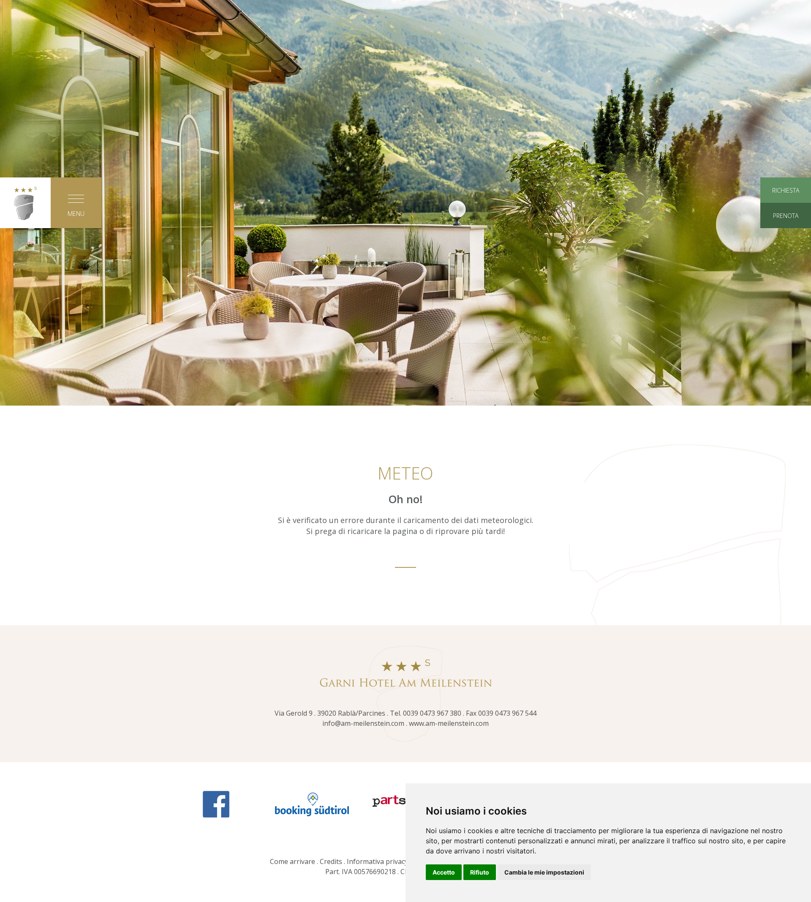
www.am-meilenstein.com (449, 723)
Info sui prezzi (595, 237)
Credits (331, 861)
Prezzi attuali (596, 155)
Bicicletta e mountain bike (406, 196)
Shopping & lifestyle (405, 237)
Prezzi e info (596, 126)
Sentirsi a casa (215, 155)
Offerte (595, 175)
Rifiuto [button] (479, 872)
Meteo (595, 279)
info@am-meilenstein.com (363, 723)
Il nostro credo (215, 196)
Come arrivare (292, 861)
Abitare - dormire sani (215, 175)
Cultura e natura (405, 217)
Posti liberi (595, 196)
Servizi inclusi (595, 217)
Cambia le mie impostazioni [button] (544, 872)
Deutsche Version (406, 351)
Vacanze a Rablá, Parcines (405, 155)
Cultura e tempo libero (406, 126)
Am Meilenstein (216, 126)
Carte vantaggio (595, 258)
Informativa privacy (377, 861)
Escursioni (405, 175)
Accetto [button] (444, 872)
